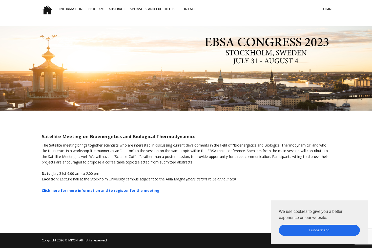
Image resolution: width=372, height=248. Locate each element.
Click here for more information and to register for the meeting (100, 190)
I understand (319, 230)
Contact (188, 9)
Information (70, 9)
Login (326, 9)
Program (96, 9)
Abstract (117, 9)
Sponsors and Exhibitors (152, 9)
